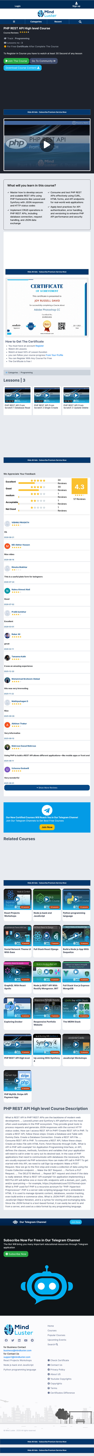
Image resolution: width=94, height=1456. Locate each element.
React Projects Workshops (18, 1360)
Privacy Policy (57, 1369)
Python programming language (20, 1369)
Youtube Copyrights (60, 1379)
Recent (58, 21)
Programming (27, 372)
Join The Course (17, 60)
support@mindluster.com (17, 1357)
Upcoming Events (57, 1340)
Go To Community (42, 60)
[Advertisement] (47, 91)
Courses (52, 1330)
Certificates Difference (62, 1393)
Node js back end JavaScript (19, 1365)
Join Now (75, 1222)
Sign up (76, 6)
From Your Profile (54, 355)
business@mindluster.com (17, 1350)
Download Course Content (21, 67)
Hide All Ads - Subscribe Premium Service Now (47, 112)
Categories (36, 21)
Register (39, 346)
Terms (53, 1388)
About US (55, 1374)
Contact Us (56, 1365)
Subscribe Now (17, 1254)
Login (18, 6)
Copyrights (56, 1383)
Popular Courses (56, 1335)
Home (51, 1326)
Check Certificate (59, 1360)
